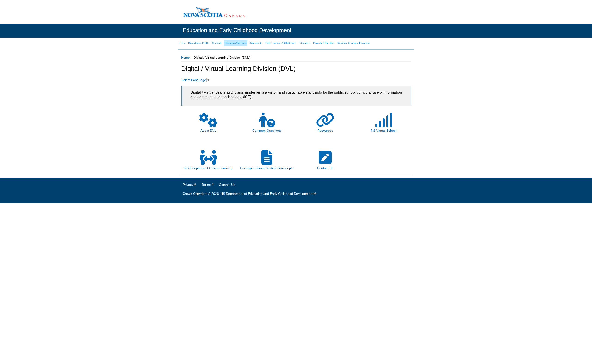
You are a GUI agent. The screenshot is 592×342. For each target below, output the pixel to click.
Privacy (192, 184)
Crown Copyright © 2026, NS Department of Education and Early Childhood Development (252, 193)
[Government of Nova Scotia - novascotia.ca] (214, 12)
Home (185, 57)
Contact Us (227, 184)
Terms (210, 184)
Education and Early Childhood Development (237, 30)
